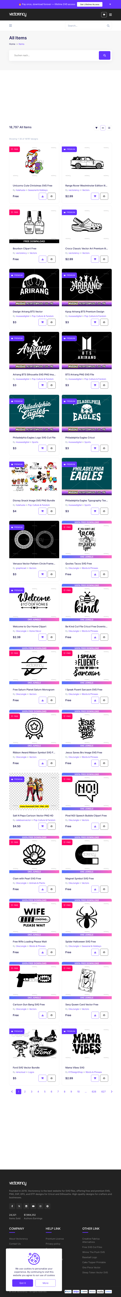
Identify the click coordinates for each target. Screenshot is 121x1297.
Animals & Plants (37, 883)
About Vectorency (18, 1238)
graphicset (21, 568)
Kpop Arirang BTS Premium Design (84, 311)
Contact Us (15, 1243)
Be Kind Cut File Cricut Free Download (86, 626)
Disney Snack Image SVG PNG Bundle (34, 500)
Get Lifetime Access (89, 4)
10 (78, 1091)
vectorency (73, 190)
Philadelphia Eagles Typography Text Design (86, 500)
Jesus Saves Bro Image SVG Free (83, 752)
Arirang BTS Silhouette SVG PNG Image (34, 374)
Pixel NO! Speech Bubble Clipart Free (86, 815)
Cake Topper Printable (94, 1262)
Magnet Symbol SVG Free (79, 878)
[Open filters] (96, 127)
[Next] (112, 1091)
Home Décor (35, 631)
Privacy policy (53, 1243)
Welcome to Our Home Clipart (29, 626)
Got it (22, 1283)
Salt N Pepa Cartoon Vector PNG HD (33, 815)
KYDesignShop (75, 1072)
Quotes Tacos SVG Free (78, 563)
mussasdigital (22, 316)
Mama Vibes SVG (74, 1067)
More (45, 1283)
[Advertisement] (60, 97)
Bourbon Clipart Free (24, 248)
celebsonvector (23, 820)
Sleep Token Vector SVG (95, 1272)
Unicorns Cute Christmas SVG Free (32, 185)
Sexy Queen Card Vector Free (81, 1004)
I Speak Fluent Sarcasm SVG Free (83, 689)
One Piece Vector (91, 1267)
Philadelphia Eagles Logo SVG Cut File (34, 437)
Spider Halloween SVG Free (80, 941)
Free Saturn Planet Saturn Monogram (33, 689)
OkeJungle (73, 568)
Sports (35, 442)
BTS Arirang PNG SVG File (79, 374)
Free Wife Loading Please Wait (30, 941)
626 (94, 1091)
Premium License (55, 1238)
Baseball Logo (89, 1257)
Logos (31, 1072)
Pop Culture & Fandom (43, 316)
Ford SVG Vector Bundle (26, 1067)
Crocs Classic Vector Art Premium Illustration (86, 248)
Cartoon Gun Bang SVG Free (29, 1004)
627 (103, 1091)
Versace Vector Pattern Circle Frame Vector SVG (34, 563)
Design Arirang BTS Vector (28, 311)
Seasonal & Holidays (38, 190)
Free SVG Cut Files (92, 1247)
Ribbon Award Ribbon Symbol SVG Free (34, 752)
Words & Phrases (90, 568)
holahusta (20, 190)
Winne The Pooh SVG (93, 1252)
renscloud (20, 1072)
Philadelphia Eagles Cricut (80, 437)
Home (12, 44)
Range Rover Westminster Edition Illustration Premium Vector (86, 185)
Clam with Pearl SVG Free (27, 878)
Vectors (85, 190)
